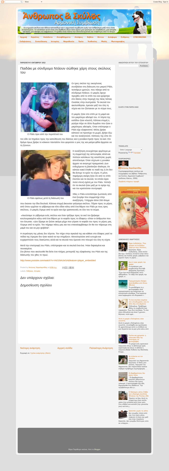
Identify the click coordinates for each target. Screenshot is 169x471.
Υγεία (81, 41)
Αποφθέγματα (64, 37)
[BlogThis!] (66, 267)
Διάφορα (112, 37)
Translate (137, 153)
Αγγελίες (35, 37)
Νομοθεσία (68, 41)
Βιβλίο (90, 37)
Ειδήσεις (125, 37)
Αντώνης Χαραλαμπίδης (131, 168)
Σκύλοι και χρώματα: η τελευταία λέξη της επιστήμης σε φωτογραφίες (137, 338)
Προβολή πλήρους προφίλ (129, 181)
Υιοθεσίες (92, 41)
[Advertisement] (84, 52)
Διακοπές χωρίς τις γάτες (138, 411)
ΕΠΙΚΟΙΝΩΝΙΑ (139, 37)
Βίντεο (100, 37)
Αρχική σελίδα (64, 348)
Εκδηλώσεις (25, 41)
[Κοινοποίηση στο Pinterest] (73, 267)
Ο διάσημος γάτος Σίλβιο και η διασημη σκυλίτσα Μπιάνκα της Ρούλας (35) (139, 394)
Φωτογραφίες (118, 41)
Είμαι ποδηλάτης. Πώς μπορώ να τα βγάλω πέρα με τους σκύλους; (138, 245)
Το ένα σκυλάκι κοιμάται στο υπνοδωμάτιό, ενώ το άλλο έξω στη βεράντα (139, 302)
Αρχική (23, 37)
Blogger (97, 449)
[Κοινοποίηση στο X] (68, 267)
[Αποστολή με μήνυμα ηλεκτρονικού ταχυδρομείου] (63, 267)
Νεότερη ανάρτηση (30, 348)
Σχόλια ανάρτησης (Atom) (40, 353)
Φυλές (104, 41)
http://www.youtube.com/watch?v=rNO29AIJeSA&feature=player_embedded (58, 260)
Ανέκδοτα (48, 37)
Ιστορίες (55, 41)
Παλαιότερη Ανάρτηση (101, 348)
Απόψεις (79, 37)
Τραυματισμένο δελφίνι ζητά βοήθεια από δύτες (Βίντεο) (138, 283)
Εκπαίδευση (41, 41)
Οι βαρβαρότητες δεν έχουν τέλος (137, 374)
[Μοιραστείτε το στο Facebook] (70, 267)
